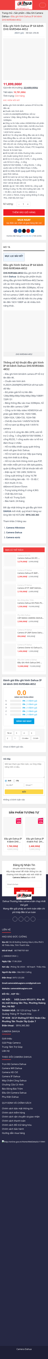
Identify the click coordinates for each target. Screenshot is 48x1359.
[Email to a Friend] (24, 231)
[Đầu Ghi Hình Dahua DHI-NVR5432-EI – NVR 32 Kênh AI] (10, 665)
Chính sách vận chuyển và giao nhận (21, 1116)
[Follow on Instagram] (21, 919)
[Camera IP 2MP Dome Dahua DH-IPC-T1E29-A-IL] (10, 635)
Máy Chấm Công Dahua (14, 1080)
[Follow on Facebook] (15, 919)
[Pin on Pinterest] (28, 231)
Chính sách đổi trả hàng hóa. (17, 1124)
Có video (25, 738)
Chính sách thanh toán (13, 1120)
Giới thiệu (7, 1038)
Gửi (24, 791)
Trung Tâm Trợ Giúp (12, 1046)
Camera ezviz (13, 537)
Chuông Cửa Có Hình (13, 1084)
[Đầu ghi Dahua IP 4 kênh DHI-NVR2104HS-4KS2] (13, 826)
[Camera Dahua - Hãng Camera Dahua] (23, 5)
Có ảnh (35, 738)
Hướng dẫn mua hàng (13, 1133)
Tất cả (9, 733)
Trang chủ (7, 12)
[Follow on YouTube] (33, 919)
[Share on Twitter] (20, 231)
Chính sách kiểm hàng (13, 1112)
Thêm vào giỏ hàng (23, 212)
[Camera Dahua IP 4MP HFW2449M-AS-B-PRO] (10, 575)
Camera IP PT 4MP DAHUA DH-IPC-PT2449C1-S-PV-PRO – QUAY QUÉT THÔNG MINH (30, 588)
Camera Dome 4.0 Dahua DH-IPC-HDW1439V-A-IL (30, 647)
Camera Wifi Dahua (12, 1068)
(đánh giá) (19, 33)
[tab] (24, 247)
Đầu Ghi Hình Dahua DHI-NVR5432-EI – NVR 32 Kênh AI (30, 662)
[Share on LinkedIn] (32, 231)
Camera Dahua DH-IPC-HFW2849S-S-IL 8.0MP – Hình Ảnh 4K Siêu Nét (30, 558)
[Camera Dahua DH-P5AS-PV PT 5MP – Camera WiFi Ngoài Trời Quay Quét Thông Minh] (10, 605)
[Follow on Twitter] (27, 919)
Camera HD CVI (10, 1072)
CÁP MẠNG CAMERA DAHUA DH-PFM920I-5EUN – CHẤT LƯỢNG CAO (29, 618)
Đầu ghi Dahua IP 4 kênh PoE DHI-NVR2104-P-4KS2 (35, 840)
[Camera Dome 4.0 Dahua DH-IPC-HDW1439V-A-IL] (10, 650)
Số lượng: (8, 204)
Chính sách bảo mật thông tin (17, 1108)
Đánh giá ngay (24, 721)
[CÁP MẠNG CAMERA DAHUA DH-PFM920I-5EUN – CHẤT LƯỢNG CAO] (10, 620)
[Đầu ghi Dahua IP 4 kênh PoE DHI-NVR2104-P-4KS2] (35, 826)
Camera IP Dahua (11, 1076)
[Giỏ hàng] (42, 5)
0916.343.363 (26, 236)
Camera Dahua (14, 532)
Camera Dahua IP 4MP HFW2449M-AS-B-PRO (27, 573)
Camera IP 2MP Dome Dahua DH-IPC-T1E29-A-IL (30, 632)
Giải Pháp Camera (11, 1042)
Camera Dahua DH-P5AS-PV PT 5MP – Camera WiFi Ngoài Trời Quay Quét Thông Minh (30, 603)
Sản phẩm (19, 12)
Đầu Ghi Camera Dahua (14, 1092)
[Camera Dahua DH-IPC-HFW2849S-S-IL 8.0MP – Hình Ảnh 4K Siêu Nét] (10, 560)
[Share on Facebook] (15, 231)
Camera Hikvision (15, 527)
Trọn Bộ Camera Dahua (14, 1064)
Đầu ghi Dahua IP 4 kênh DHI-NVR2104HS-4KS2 (13, 840)
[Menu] (3, 5)
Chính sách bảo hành (13, 1128)
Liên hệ (5, 1050)
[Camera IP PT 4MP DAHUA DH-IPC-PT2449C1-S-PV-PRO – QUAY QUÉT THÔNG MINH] (10, 590)
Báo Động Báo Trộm (12, 1088)
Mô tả (6, 247)
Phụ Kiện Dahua (10, 1096)
